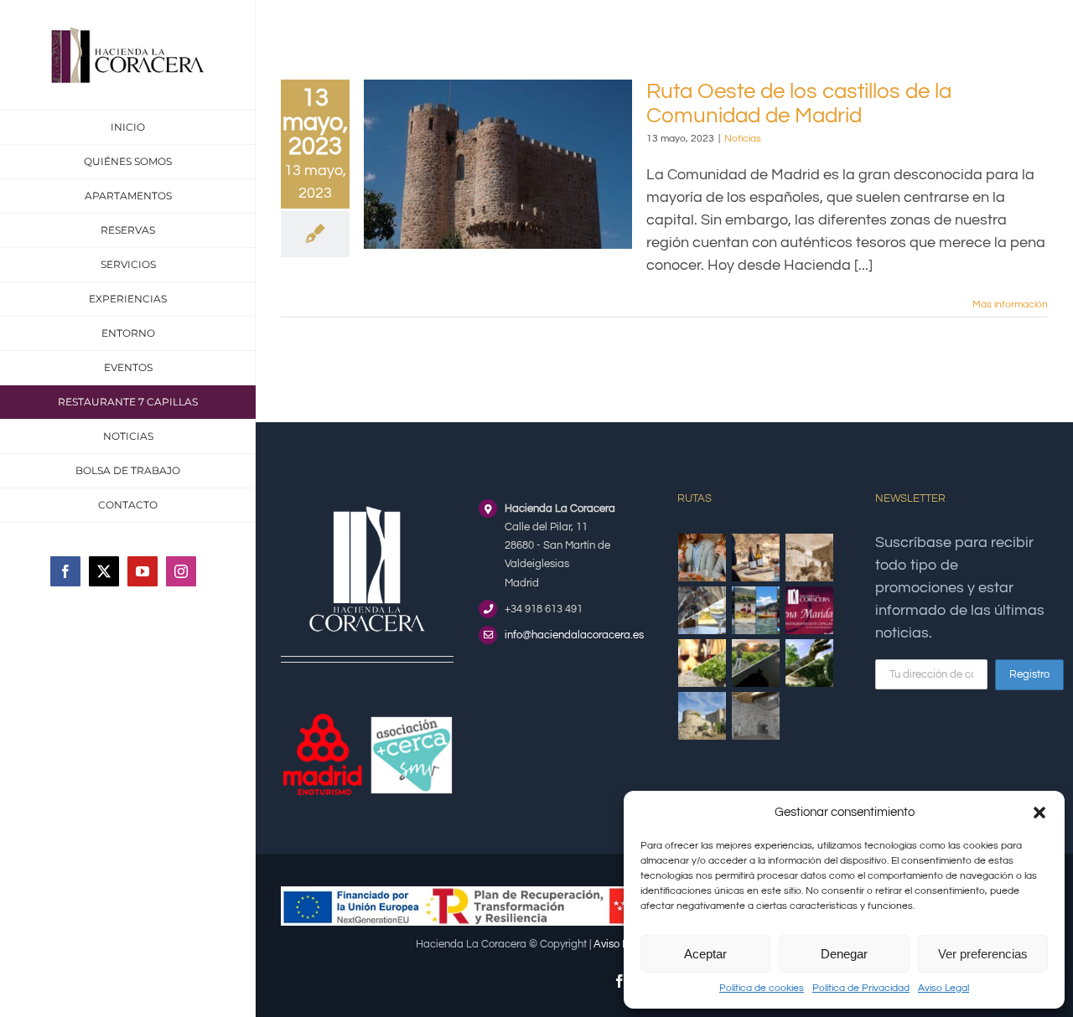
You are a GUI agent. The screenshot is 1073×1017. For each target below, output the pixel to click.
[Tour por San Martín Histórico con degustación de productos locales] (810, 557)
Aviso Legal (943, 988)
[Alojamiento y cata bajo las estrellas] (756, 663)
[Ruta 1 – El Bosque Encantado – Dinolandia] (810, 663)
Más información (1010, 304)
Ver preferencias (983, 954)
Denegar (844, 954)
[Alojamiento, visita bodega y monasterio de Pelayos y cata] (702, 610)
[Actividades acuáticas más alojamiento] (756, 610)
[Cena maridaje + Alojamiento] (810, 610)
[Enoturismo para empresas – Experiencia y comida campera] (702, 557)
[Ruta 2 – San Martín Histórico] (702, 715)
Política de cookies (761, 988)
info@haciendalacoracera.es (574, 635)
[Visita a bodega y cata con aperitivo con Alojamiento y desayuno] (756, 557)
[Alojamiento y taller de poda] (702, 663)
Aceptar (705, 954)
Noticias (742, 138)
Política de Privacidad (861, 988)
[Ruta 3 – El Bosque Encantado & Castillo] (756, 715)
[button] (1039, 812)
